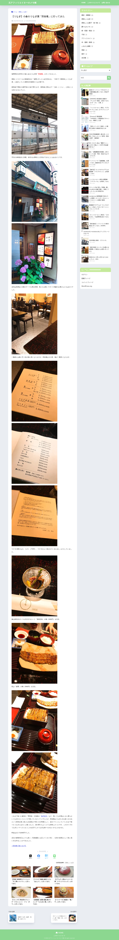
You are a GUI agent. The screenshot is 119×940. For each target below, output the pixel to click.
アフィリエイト (88, 38)
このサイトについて (93, 2)
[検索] (109, 78)
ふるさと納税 (87, 46)
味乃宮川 (44, 816)
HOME (83, 2)
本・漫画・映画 (88, 42)
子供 (84, 34)
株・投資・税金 (88, 31)
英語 (84, 50)
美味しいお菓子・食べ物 (91, 23)
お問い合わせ (106, 2)
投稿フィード (86, 278)
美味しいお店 (69, 862)
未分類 (85, 58)
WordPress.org (87, 286)
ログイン (84, 274)
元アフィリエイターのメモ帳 (23, 3)
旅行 (84, 54)
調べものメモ (87, 27)
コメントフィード (87, 282)
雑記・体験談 (87, 15)
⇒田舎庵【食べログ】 (19, 846)
